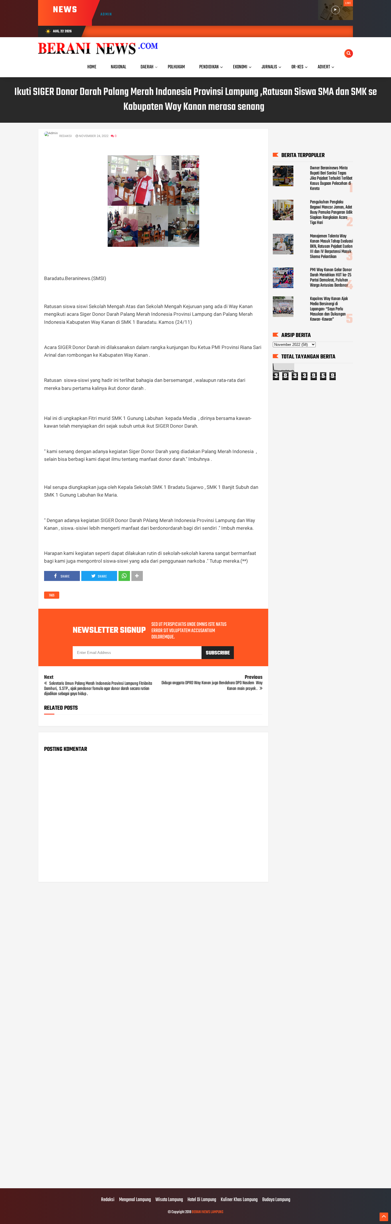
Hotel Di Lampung (201, 1200)
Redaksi (107, 1200)
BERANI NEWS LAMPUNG (207, 1212)
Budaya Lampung (276, 1200)
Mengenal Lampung (135, 1200)
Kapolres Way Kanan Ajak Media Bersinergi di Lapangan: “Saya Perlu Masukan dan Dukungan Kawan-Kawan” (329, 309)
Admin (106, 14)
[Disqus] (153, 959)
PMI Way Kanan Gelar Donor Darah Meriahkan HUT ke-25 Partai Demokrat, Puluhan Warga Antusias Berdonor (331, 277)
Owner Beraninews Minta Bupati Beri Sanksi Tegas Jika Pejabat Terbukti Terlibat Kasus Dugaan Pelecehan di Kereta (331, 178)
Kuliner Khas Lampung (239, 1200)
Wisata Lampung (169, 1200)
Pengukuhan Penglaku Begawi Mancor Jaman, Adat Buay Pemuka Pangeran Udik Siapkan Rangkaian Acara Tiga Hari (331, 213)
